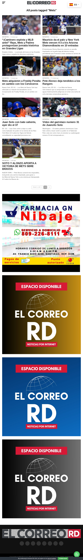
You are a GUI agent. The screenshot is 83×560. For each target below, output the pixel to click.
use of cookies (52, 558)
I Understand (63, 558)
